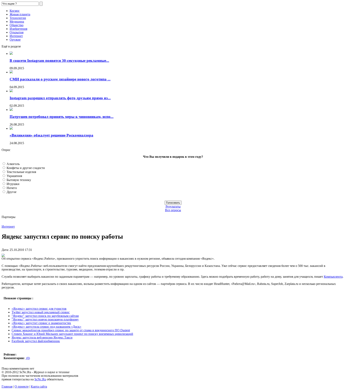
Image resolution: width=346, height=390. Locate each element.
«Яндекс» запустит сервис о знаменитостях (41, 323)
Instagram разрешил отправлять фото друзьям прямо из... (60, 98)
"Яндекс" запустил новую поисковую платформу (45, 319)
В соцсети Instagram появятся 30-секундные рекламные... (59, 60)
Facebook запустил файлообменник (36, 341)
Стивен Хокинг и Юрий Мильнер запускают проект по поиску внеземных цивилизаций (72, 334)
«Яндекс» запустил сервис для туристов (39, 308)
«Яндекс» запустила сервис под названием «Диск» (46, 326)
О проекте (22, 386)
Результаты (173, 206)
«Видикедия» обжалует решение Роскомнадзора (51, 135)
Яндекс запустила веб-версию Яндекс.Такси (42, 337)
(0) (27, 358)
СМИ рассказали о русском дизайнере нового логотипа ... (60, 79)
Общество (16, 25)
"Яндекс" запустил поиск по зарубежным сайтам (45, 316)
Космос (15, 10)
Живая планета (20, 14)
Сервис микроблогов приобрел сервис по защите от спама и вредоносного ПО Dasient (71, 330)
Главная (7, 386)
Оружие (15, 39)
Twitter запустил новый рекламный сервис (41, 312)
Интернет (16, 36)
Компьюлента (333, 276)
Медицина (17, 21)
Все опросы (173, 210)
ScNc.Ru (40, 379)
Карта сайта (39, 386)
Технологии (18, 18)
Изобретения (18, 28)
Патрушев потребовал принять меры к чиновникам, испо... (62, 117)
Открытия (16, 32)
